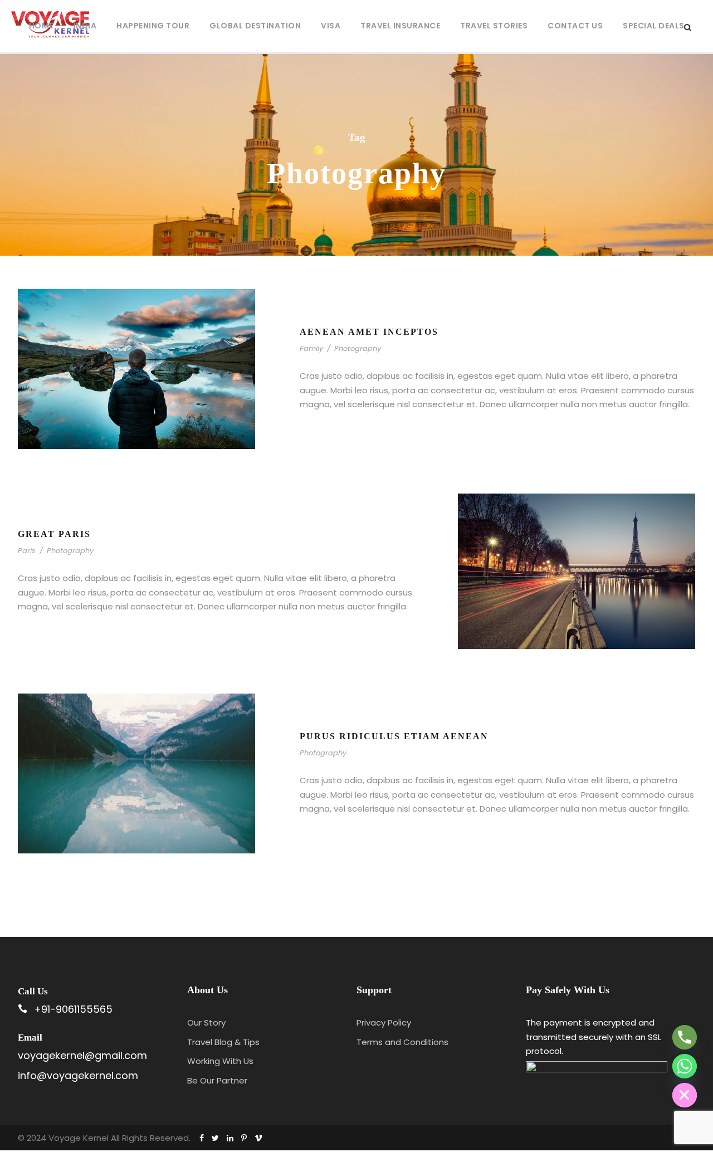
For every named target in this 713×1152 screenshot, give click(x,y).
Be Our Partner (217, 1080)
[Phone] (684, 1037)
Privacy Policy (383, 1022)
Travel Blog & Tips (223, 1042)
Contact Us (575, 25)
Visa (330, 25)
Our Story (206, 1022)
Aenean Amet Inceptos (369, 331)
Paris (27, 550)
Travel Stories (494, 25)
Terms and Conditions (402, 1042)
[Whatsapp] (684, 1066)
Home (41, 25)
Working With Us (220, 1061)
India (85, 25)
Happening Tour (152, 25)
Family (311, 348)
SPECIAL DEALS (654, 25)
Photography (357, 348)
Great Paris (54, 534)
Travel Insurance (400, 25)
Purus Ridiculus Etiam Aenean (394, 736)
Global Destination (255, 25)
